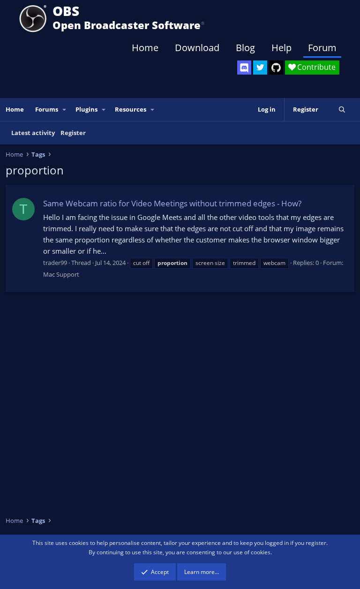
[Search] (342, 109)
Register (73, 132)
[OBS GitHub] (276, 67)
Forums (46, 109)
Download (197, 47)
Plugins (86, 109)
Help (281, 47)
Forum (322, 47)
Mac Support (61, 274)
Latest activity (33, 132)
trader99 (55, 262)
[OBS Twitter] (260, 67)
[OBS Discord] (244, 67)
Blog (245, 47)
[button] (64, 109)
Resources (130, 109)
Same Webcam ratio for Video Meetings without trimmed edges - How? (172, 203)
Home (145, 47)
